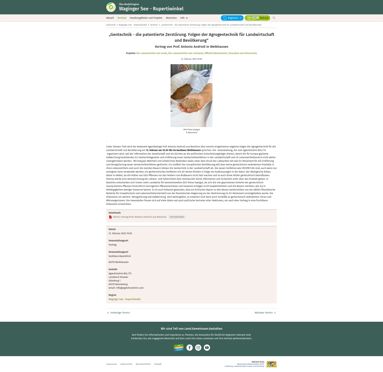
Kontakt (158, 364)
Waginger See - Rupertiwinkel (133, 25)
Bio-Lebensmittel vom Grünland (185, 53)
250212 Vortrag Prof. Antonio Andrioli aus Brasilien (140, 216)
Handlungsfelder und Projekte (146, 17)
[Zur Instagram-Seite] (198, 347)
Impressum (111, 364)
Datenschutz (126, 364)
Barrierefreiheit (143, 364)
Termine (121, 17)
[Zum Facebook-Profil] (189, 347)
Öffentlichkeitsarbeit (215, 53)
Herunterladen (177, 217)
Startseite (111, 25)
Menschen (171, 17)
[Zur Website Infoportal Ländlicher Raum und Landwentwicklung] (178, 347)
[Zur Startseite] (112, 7)
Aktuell (110, 17)
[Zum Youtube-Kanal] (207, 347)
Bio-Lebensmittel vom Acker (151, 53)
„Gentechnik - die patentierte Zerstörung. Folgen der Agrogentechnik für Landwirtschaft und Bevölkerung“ (211, 25)
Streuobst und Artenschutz (242, 53)
